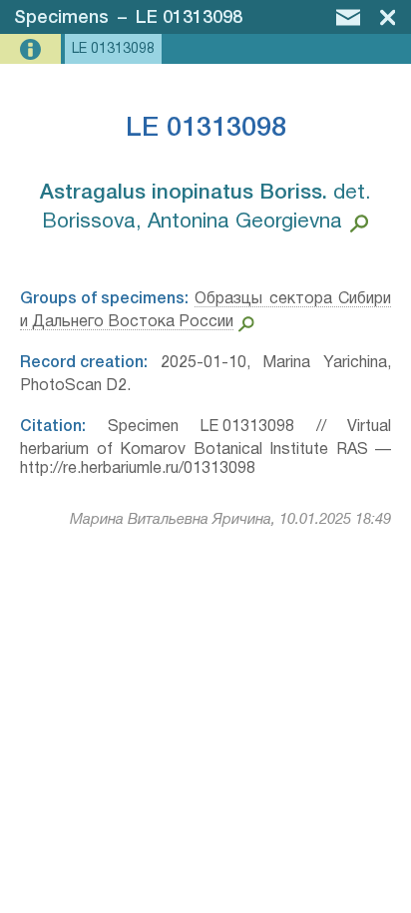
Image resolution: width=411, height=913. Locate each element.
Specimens (61, 18)
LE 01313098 (189, 18)
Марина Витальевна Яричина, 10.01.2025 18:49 (230, 520)
